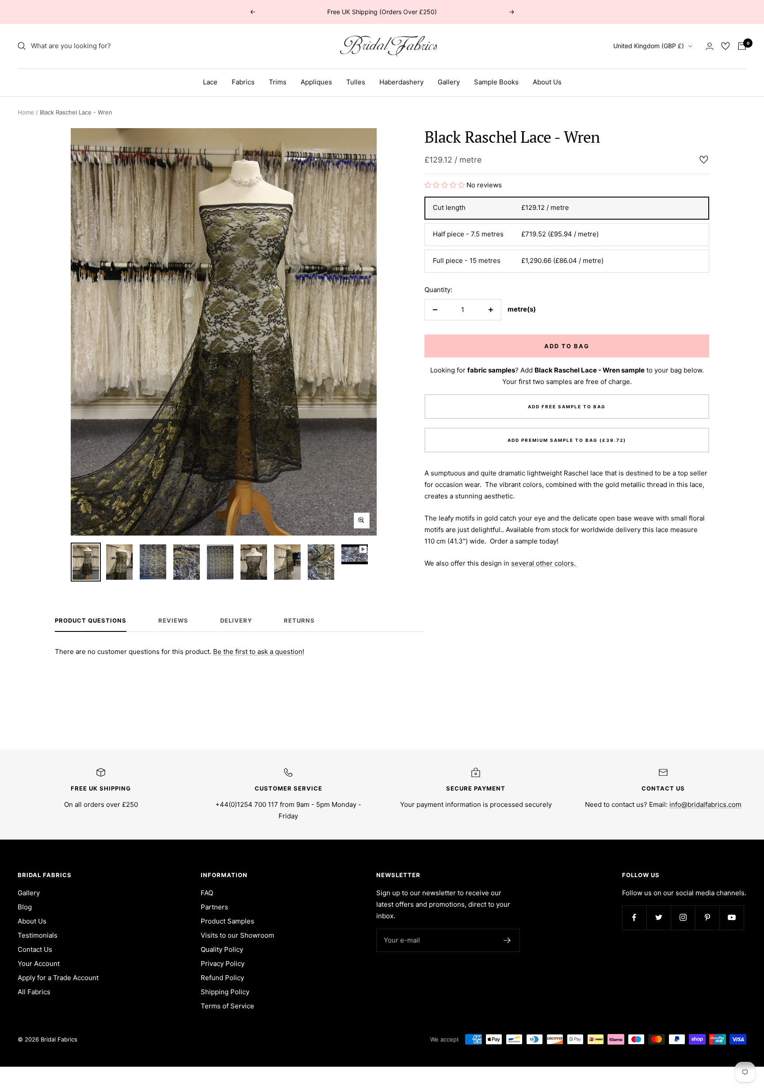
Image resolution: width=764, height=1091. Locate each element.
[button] (445, 185)
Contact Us (35, 949)
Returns (299, 620)
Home (26, 112)
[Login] (710, 46)
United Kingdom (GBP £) (648, 45)
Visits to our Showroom (237, 935)
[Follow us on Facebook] (634, 917)
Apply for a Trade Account (58, 977)
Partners (214, 907)
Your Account (39, 963)
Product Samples (227, 921)
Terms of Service (227, 1006)
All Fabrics (34, 992)
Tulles (355, 82)
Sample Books (496, 82)
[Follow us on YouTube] (731, 917)
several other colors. (544, 563)
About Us (547, 82)
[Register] (507, 940)
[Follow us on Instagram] (683, 917)
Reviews (173, 620)
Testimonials (37, 935)
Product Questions (90, 620)
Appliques (316, 82)
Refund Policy (222, 977)
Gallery (449, 82)
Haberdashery (401, 82)
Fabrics (243, 82)
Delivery (236, 620)
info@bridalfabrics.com (705, 804)
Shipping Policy (225, 992)
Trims (277, 82)
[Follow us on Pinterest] (707, 917)
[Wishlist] (725, 46)
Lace (210, 82)
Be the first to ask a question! (258, 651)
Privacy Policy (222, 963)
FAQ (207, 893)
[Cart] (741, 46)
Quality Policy (222, 949)
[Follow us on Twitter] (658, 917)
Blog (25, 907)
